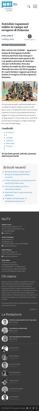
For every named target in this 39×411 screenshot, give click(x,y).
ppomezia (13, 45)
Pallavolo (8, 36)
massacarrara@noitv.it (10, 256)
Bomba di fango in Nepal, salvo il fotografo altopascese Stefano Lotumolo (17, 174)
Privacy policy (15, 408)
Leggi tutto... (33, 309)
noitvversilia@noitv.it (9, 246)
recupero (22, 45)
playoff (4, 45)
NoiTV (9, 408)
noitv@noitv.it (7, 233)
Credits (23, 408)
